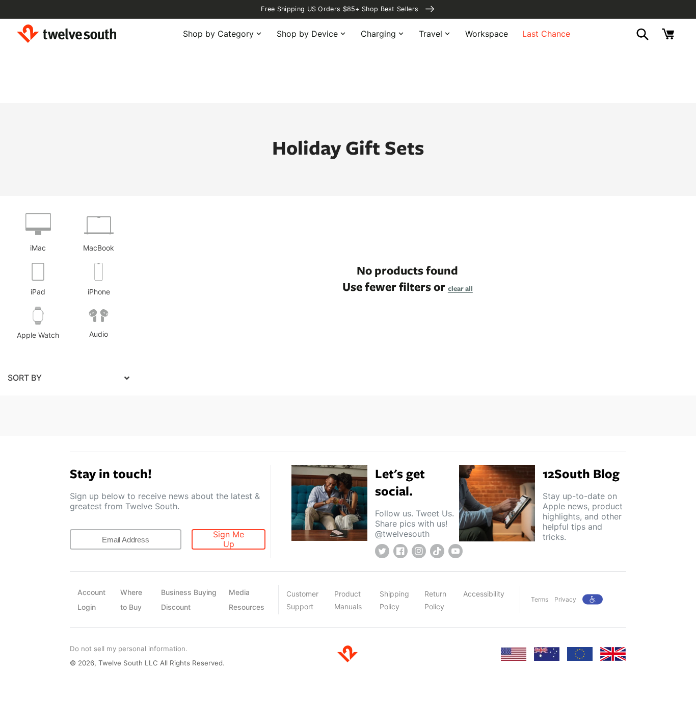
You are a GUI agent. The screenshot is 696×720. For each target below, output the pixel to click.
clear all (460, 288)
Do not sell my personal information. (129, 648)
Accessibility (483, 593)
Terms (539, 599)
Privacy (565, 599)
